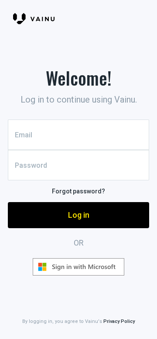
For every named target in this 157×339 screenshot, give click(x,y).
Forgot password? (78, 191)
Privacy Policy (119, 321)
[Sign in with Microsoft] (78, 267)
